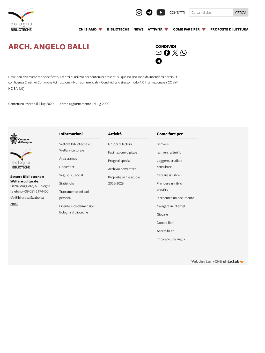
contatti (177, 12)
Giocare (162, 214)
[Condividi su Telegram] (159, 61)
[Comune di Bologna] (21, 139)
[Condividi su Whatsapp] (183, 53)
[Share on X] (175, 53)
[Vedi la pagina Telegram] (149, 12)
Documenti (67, 166)
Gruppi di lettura (120, 144)
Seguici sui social (71, 175)
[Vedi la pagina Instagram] (139, 12)
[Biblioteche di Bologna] (21, 159)
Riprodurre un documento (175, 197)
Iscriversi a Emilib (169, 152)
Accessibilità (165, 230)
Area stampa (68, 158)
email (14, 203)
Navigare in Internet (171, 206)
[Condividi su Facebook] (167, 53)
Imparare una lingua (171, 239)
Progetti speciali (119, 160)
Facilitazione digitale (122, 152)
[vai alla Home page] (21, 19)
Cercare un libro (168, 175)
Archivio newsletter (122, 168)
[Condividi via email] (159, 53)
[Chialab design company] (218, 257)
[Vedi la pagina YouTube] (161, 12)
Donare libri (165, 222)
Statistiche (67, 183)
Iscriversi (163, 144)
